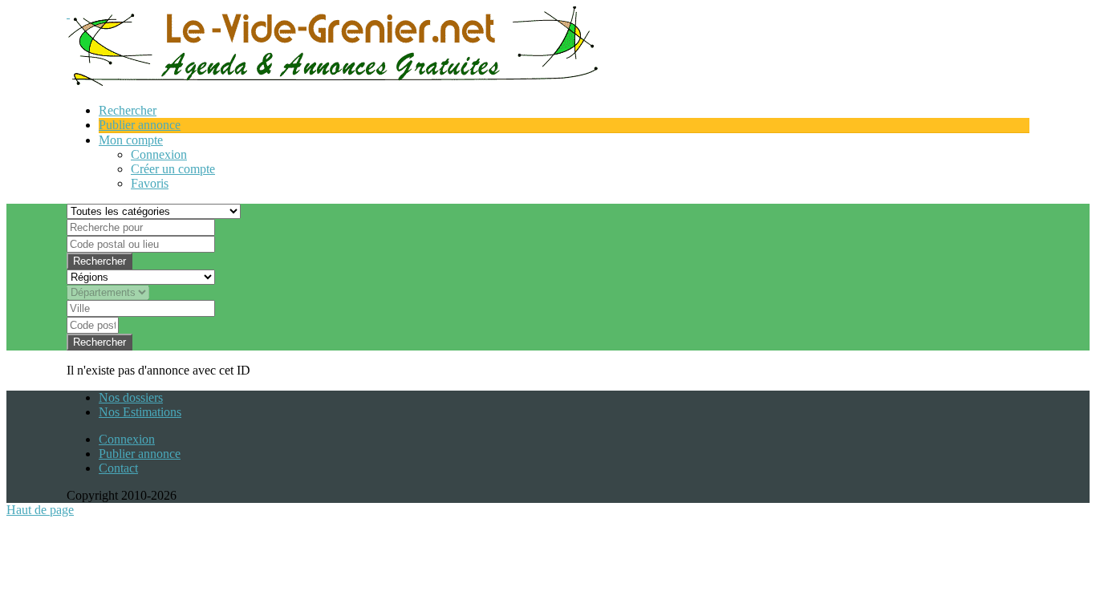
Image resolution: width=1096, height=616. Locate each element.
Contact (118, 468)
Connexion (159, 154)
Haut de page (40, 510)
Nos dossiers (131, 397)
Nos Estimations (140, 412)
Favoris (149, 183)
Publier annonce (140, 453)
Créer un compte (173, 169)
